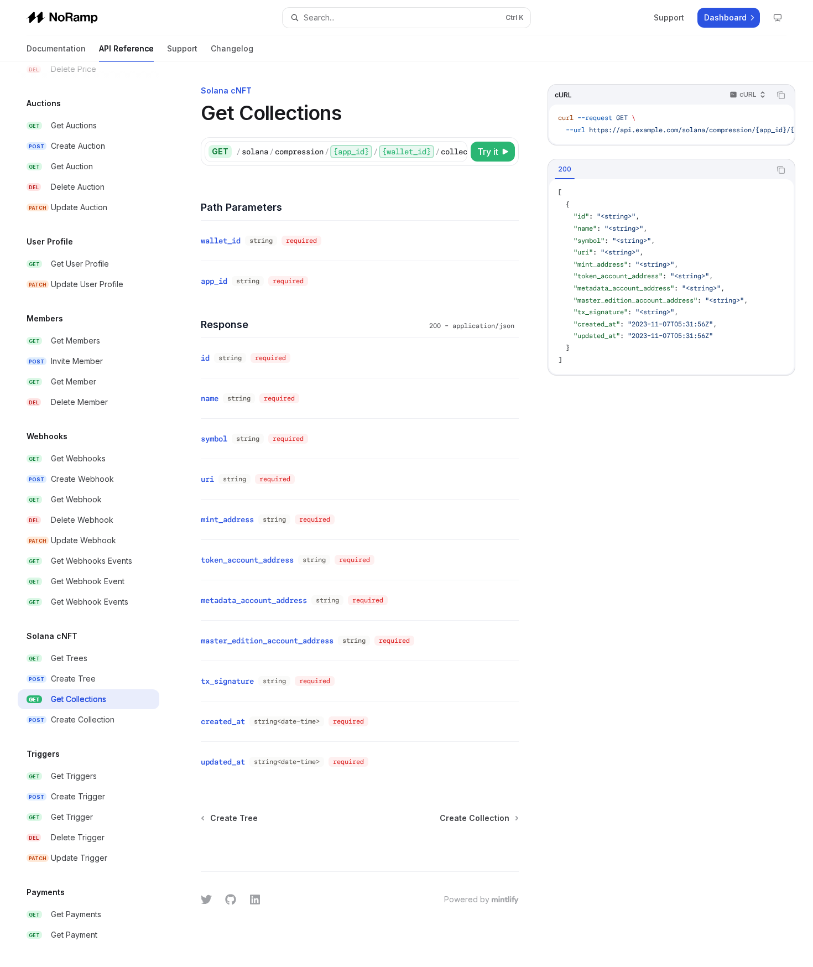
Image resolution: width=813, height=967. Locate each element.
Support (182, 48)
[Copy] (457, 151)
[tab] (565, 169)
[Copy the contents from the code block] (781, 95)
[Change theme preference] (777, 18)
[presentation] (97, 514)
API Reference (126, 48)
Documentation (56, 48)
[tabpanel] (671, 276)
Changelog (232, 48)
